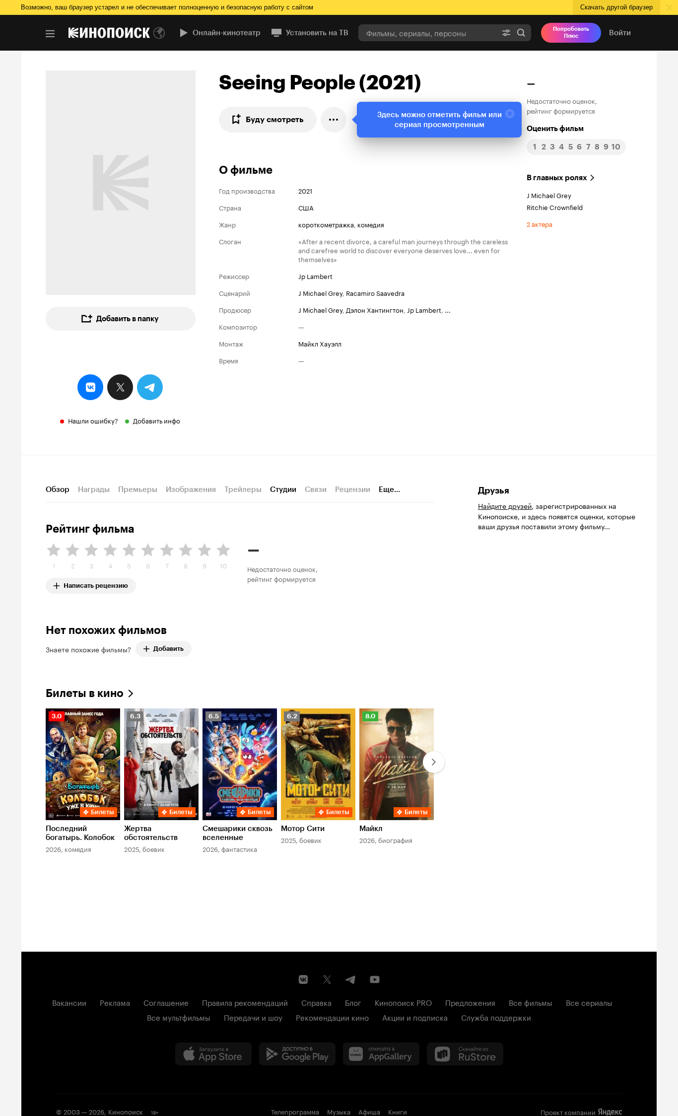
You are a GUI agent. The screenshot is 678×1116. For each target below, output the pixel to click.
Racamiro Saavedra (375, 292)
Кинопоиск (125, 1111)
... (448, 309)
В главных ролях (557, 177)
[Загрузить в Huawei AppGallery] (381, 1054)
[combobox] (427, 32)
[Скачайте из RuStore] (465, 1054)
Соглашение (166, 1002)
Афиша (369, 1111)
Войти (620, 32)
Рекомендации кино (332, 1017)
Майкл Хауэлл (319, 343)
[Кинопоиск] (109, 33)
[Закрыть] (510, 114)
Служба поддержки (496, 1017)
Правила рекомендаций (245, 1002)
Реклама (115, 1002)
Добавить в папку (127, 318)
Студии (283, 489)
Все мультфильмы (178, 1017)
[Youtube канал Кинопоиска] (375, 979)
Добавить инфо (156, 420)
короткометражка (326, 224)
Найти (521, 32)
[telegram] (150, 387)
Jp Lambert (315, 275)
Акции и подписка (415, 1017)
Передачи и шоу (253, 1017)
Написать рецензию (96, 583)
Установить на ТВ (317, 32)
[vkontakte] (90, 387)
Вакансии (69, 1002)
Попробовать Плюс (571, 32)
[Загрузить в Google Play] (297, 1054)
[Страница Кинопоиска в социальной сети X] (327, 979)
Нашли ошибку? (93, 420)
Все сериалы (589, 1002)
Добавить (168, 648)
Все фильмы (530, 1002)
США (306, 207)
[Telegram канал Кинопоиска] (351, 979)
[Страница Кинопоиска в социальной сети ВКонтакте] (303, 979)
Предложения (470, 1002)
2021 (305, 190)
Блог (353, 1002)
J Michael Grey (320, 292)
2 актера (539, 223)
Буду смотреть (275, 119)
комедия (370, 224)
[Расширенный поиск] (506, 32)
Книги (397, 1111)
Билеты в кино (85, 693)
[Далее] (434, 762)
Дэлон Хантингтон (375, 309)
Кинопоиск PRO (403, 1002)
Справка (316, 1002)
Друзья (493, 490)
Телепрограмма (295, 1111)
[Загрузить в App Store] (213, 1054)
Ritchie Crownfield (555, 206)
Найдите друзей (505, 505)
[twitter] (120, 387)
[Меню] (50, 34)
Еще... (389, 489)
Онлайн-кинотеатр (227, 32)
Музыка (338, 1111)
